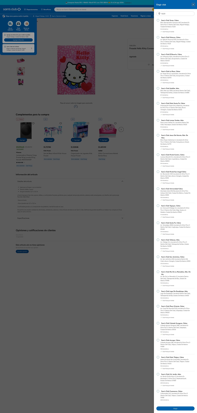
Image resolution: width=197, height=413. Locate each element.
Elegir (175, 408)
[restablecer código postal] (159, 13)
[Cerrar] (193, 4)
